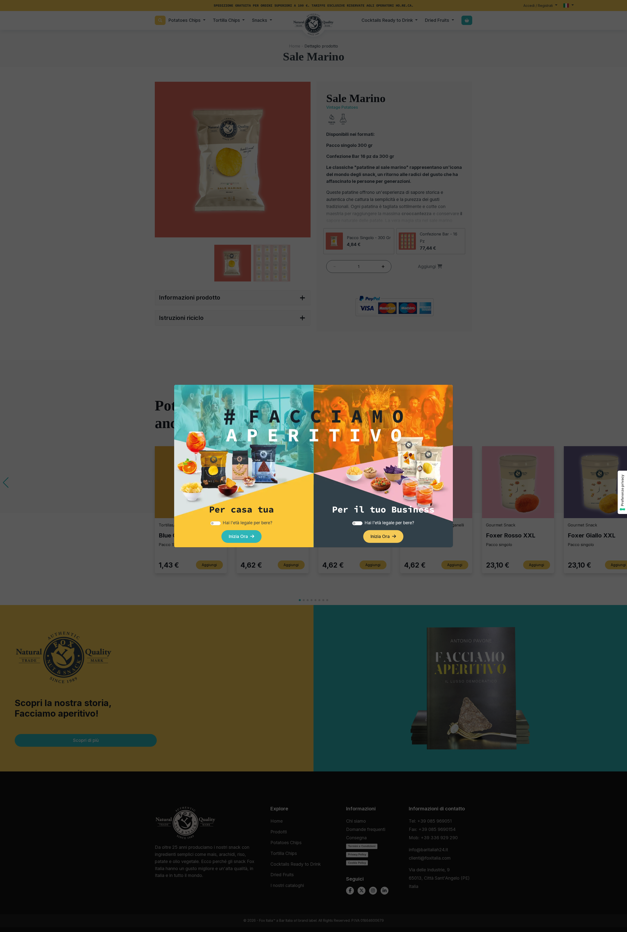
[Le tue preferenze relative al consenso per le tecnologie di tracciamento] (622, 492)
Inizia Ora (239, 536)
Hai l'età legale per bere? (247, 522)
